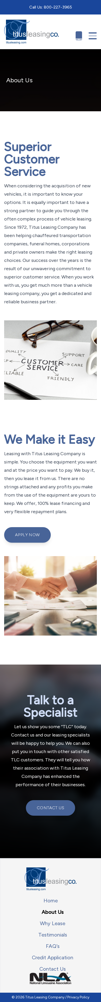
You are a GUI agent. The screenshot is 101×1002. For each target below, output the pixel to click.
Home (51, 900)
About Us (53, 912)
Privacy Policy (78, 997)
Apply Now (27, 534)
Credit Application (52, 957)
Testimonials (52, 935)
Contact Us (50, 807)
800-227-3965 (58, 7)
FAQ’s (53, 946)
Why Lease (52, 923)
